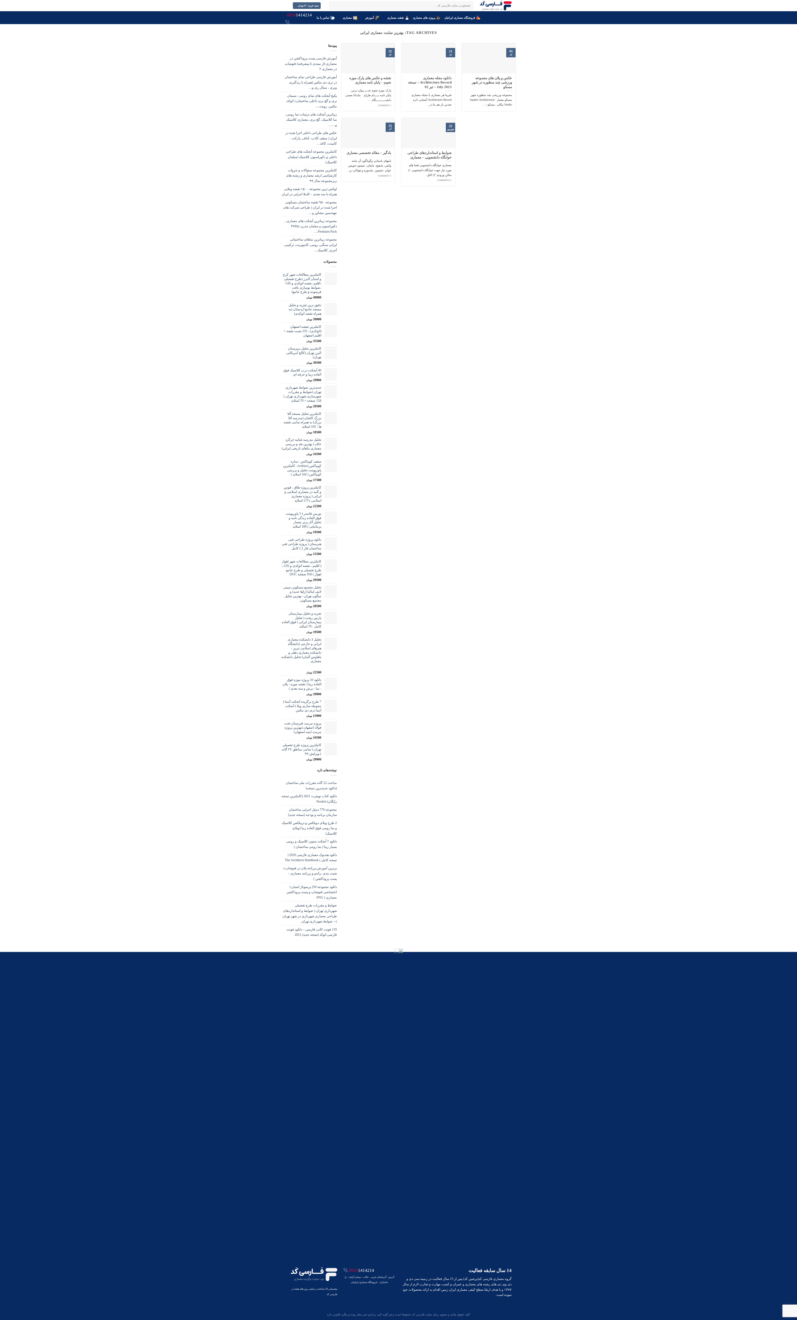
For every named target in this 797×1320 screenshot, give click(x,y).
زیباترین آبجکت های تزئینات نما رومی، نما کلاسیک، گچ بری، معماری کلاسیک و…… (311, 120)
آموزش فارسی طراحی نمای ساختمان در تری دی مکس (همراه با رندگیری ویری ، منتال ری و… (311, 82)
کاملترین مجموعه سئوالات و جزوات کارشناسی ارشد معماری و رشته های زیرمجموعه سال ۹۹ (311, 175)
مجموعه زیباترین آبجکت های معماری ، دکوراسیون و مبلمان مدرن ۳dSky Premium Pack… (311, 226)
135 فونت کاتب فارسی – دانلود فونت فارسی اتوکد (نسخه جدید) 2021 (311, 932)
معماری (347, 17)
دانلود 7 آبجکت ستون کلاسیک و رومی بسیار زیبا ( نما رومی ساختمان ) (311, 844)
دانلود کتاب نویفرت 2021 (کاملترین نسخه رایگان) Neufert (309, 798)
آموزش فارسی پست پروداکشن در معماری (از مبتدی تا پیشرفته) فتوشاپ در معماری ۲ (311, 63)
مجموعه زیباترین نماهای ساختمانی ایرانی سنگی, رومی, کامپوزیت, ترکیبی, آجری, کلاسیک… (310, 245)
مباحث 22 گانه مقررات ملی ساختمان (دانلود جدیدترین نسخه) (311, 785)
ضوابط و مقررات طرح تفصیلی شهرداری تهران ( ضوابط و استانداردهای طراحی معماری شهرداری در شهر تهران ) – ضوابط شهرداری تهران (309, 913)
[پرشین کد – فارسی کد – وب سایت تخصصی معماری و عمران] (496, 5)
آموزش (369, 17)
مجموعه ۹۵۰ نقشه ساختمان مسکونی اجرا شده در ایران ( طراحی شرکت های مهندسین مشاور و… (310, 207)
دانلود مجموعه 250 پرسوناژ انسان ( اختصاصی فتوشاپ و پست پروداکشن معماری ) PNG (311, 892)
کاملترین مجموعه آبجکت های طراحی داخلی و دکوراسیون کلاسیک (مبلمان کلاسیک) (311, 157)
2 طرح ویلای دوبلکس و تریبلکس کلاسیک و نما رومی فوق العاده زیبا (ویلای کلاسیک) (309, 828)
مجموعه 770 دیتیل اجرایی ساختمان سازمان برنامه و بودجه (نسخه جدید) (312, 812)
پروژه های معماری (424, 17)
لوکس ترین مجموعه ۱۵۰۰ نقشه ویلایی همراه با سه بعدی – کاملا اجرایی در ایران (309, 191)
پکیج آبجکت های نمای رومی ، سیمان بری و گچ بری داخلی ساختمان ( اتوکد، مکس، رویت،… (311, 101)
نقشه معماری (395, 17)
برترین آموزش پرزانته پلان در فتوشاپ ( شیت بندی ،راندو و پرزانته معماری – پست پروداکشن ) (310, 873)
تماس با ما (323, 17)
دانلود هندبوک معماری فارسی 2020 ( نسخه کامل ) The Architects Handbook (311, 857)
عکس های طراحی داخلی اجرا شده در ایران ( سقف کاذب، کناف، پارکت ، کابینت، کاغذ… (311, 138)
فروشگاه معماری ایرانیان (459, 17)
